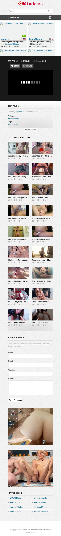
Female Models (13, 118)
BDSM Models (16, 498)
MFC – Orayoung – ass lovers (20, 302)
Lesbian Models (41, 507)
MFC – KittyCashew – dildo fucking (22, 323)
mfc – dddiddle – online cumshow (22, 218)
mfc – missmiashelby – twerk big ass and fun (27, 177)
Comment (12, 379)
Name (10, 352)
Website (11, 370)
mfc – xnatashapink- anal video (45, 239)
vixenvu (15, 124)
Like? (16, 66)
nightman (19, 112)
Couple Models (40, 498)
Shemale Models (41, 512)
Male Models (15, 512)
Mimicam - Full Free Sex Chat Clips (36, 530)
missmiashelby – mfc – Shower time (23, 156)
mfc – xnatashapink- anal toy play (22, 198)
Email (10, 361)
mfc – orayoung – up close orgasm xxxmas (26, 281)
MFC (10, 124)
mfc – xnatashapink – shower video (23, 239)
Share (29, 66)
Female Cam (15, 502)
